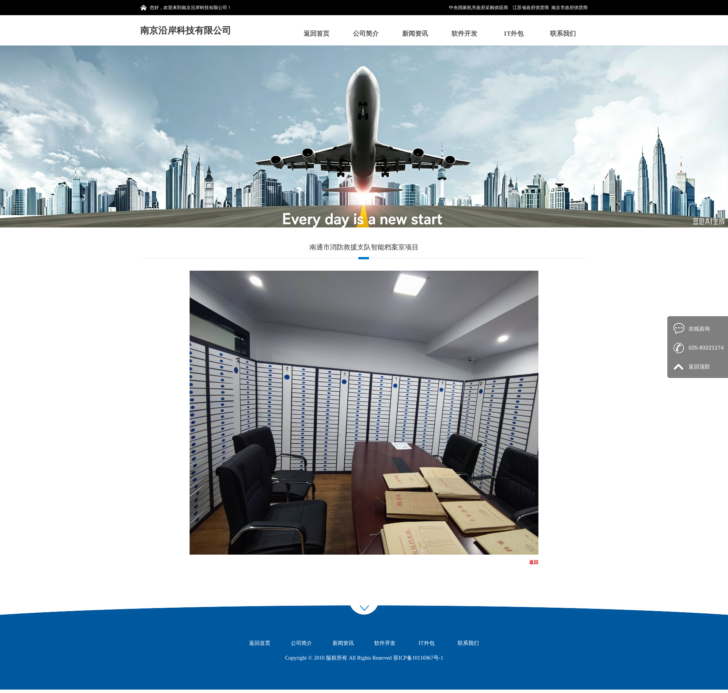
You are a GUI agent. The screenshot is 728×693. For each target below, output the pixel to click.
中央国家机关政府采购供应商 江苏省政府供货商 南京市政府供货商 (518, 7)
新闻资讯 (415, 33)
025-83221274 (706, 348)
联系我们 (563, 33)
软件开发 (464, 33)
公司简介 (366, 33)
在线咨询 (699, 329)
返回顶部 (699, 367)
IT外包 (514, 33)
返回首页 (316, 33)
